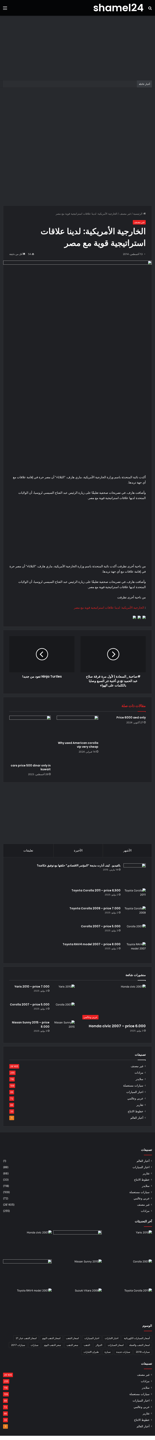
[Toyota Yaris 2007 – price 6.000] (77, 1244)
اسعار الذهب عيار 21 (26, 1338)
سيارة (108, 1351)
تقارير (139, 1104)
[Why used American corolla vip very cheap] (77, 727)
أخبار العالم (136, 1117)
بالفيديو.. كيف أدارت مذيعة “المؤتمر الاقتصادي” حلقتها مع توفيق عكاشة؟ (78, 865)
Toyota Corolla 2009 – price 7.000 (94, 908)
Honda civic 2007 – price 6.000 (117, 1025)
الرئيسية (138, 213)
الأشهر (127, 850)
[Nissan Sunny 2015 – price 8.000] (63, 1028)
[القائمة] (5, 9)
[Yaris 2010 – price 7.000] (63, 992)
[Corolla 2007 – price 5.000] (135, 931)
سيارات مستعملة (133, 1085)
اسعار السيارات (116, 1344)
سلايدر (139, 1079)
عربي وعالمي (135, 1098)
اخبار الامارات (111, 1338)
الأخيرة (78, 850)
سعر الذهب (72, 1344)
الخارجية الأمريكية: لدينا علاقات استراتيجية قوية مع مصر (109, 607)
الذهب (87, 1344)
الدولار (99, 1344)
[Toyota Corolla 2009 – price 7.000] (135, 913)
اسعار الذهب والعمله (139, 1344)
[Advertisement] (77, 48)
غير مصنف (125, 213)
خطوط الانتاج (135, 1111)
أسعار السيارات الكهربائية (137, 1338)
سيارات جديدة (123, 1351)
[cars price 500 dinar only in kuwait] (30, 739)
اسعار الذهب (72, 1338)
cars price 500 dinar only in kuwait (31, 767)
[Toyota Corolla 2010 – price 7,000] (27, 1273)
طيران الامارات (91, 1351)
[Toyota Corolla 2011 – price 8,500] (135, 896)
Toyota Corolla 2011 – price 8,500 (95, 890)
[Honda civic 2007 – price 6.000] (27, 1244)
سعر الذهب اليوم (52, 1344)
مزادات (139, 1072)
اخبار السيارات (134, 1092)
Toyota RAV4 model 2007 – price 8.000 (91, 944)
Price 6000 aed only (131, 717)
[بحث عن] (150, 9)
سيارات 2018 (143, 1351)
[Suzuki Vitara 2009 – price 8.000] (77, 1302)
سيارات (34, 1344)
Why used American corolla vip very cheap (78, 745)
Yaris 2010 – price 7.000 (32, 987)
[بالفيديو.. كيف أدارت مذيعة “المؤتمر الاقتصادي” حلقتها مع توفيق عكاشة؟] (135, 874)
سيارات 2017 (18, 1344)
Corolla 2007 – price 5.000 (100, 926)
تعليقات (28, 850)
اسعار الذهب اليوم (51, 1338)
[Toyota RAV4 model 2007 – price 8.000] (135, 949)
